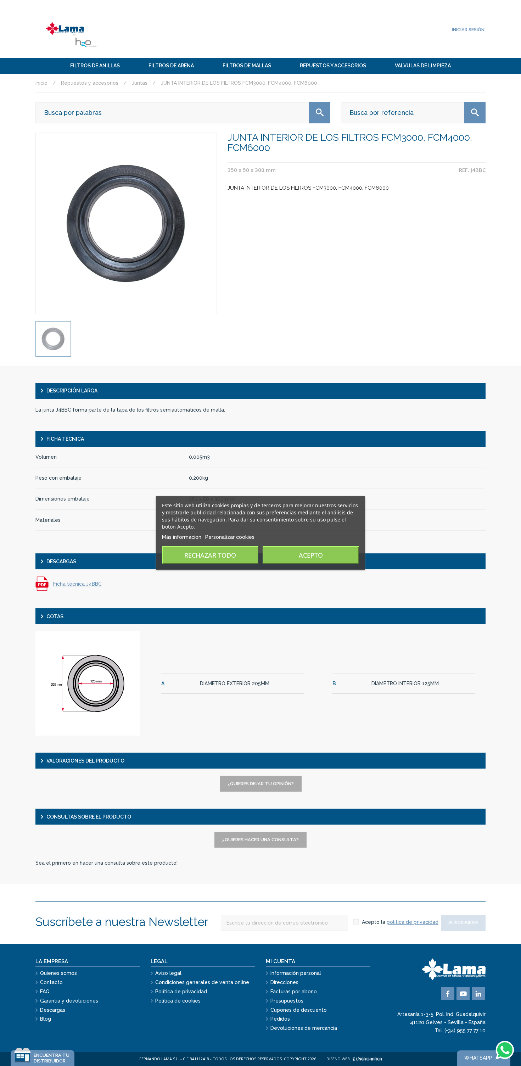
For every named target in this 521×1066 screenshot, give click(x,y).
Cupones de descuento (298, 1010)
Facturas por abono (293, 991)
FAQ (45, 991)
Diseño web (338, 1058)
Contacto (51, 982)
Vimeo (478, 993)
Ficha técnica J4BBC (77, 584)
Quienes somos (58, 973)
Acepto (311, 555)
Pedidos (280, 1019)
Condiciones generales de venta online (202, 982)
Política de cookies (178, 1001)
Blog (45, 1019)
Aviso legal (168, 973)
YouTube (463, 993)
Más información (181, 537)
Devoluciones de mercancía (303, 1028)
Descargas (52, 1010)
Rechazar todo (210, 555)
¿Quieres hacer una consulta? (260, 839)
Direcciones (284, 982)
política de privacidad (412, 922)
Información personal (295, 973)
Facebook (447, 993)
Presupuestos (286, 1001)
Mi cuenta (280, 961)
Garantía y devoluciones (69, 1001)
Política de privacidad (181, 991)
